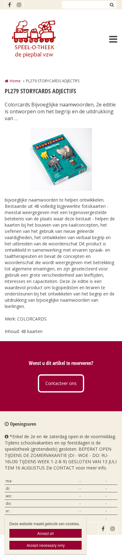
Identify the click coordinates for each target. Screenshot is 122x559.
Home (15, 81)
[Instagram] (18, 4)
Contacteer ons (61, 383)
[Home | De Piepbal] (42, 39)
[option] (61, 159)
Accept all (45, 533)
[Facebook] (9, 4)
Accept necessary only (46, 545)
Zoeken (111, 4)
